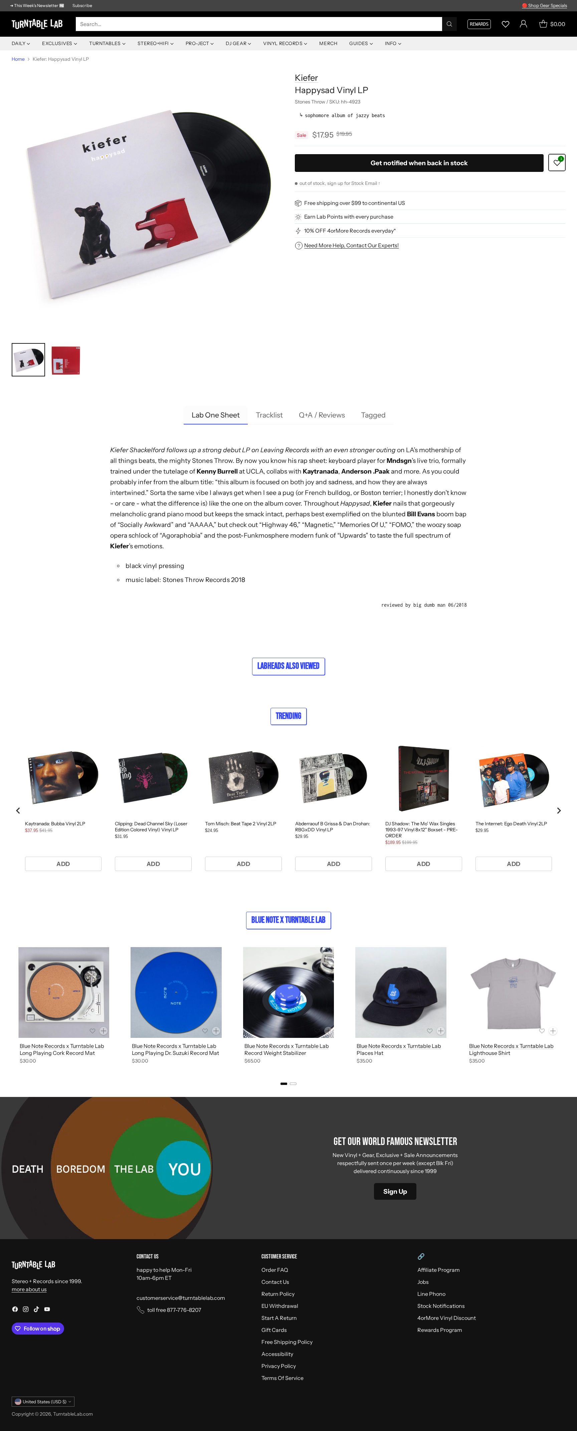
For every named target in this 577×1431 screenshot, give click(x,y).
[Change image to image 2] (65, 359)
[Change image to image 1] (28, 359)
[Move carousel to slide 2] (293, 1084)
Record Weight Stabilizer (275, 1053)
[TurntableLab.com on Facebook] (15, 1310)
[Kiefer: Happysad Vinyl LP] (147, 201)
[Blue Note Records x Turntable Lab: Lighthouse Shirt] (513, 992)
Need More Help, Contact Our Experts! (351, 245)
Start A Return (279, 1318)
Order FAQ (274, 1269)
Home (18, 59)
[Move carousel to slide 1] (283, 1084)
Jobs (423, 1281)
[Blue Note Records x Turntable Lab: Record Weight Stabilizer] (288, 992)
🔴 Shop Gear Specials (544, 5)
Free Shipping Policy (287, 1342)
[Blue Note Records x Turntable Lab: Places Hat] (400, 992)
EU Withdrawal (279, 1306)
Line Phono (431, 1294)
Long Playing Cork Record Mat (57, 1053)
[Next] (563, 1007)
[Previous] (13, 1007)
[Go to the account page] (523, 24)
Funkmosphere (266, 535)
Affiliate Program (438, 1269)
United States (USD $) (44, 1401)
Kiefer (306, 77)
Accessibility (277, 1354)
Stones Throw (212, 461)
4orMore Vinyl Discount (446, 1318)
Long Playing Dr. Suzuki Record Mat (175, 1053)
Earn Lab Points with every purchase (348, 217)
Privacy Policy (278, 1366)
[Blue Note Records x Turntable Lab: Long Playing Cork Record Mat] (64, 992)
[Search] (449, 24)
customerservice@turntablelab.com (181, 1298)
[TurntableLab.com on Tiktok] (36, 1310)
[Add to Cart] (104, 1031)
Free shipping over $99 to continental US (354, 203)
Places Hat (370, 1053)
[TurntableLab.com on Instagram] (26, 1310)
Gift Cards (274, 1330)
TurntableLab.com (73, 1414)
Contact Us (275, 1281)
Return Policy (278, 1294)
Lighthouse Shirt (489, 1053)
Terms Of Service (282, 1378)
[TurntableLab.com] (38, 24)
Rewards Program (439, 1330)
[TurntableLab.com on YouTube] (47, 1310)
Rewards (479, 24)
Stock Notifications (441, 1306)
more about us (29, 1289)
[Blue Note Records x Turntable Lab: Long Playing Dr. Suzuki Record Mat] (176, 992)
